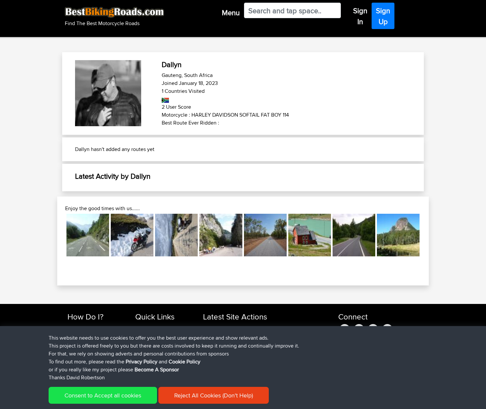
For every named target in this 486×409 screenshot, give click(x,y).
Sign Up (383, 16)
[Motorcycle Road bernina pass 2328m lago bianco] (309, 235)
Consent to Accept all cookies (102, 395)
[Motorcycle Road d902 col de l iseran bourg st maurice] (132, 235)
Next (429, 235)
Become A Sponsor (157, 369)
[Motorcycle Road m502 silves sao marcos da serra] (176, 235)
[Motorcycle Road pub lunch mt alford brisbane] (398, 235)
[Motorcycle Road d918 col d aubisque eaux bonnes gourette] (87, 235)
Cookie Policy (184, 361)
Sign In (360, 16)
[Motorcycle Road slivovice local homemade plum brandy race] (354, 235)
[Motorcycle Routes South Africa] (165, 99)
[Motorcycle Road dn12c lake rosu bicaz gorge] (220, 235)
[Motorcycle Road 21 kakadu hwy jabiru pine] (265, 235)
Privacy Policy (141, 361)
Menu (231, 12)
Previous (56, 235)
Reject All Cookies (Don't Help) (213, 395)
